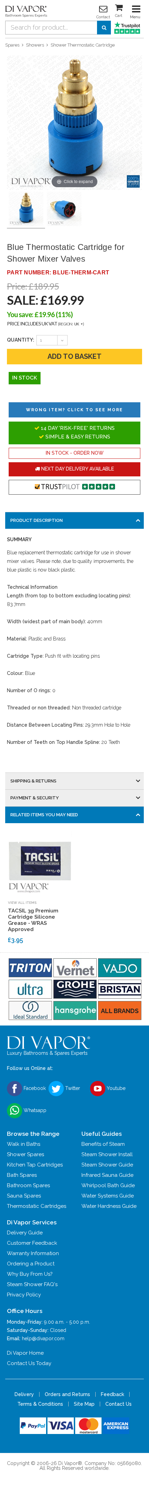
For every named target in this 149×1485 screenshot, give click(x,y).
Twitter (72, 1088)
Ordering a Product (30, 1264)
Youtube (115, 1088)
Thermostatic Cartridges (36, 1206)
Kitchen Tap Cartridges (35, 1165)
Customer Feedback (32, 1243)
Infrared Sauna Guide (107, 1175)
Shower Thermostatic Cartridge (83, 45)
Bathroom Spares (28, 1185)
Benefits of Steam (103, 1144)
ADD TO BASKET (74, 356)
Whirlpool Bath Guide (108, 1185)
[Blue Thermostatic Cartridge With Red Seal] (26, 209)
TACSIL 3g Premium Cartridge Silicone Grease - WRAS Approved (33, 920)
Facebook (34, 1088)
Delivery (24, 1394)
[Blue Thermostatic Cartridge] (64, 209)
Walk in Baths (23, 1144)
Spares (12, 45)
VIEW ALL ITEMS (22, 903)
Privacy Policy (24, 1295)
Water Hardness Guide (109, 1206)
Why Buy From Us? (30, 1274)
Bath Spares (22, 1175)
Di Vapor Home (25, 1353)
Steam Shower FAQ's (32, 1284)
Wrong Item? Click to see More (74, 409)
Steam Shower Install (107, 1154)
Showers (35, 45)
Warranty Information (33, 1253)
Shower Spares (25, 1154)
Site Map (84, 1404)
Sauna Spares (24, 1196)
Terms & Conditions (40, 1404)
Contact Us (118, 1404)
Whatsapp (34, 1110)
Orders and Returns (67, 1394)
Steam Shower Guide (107, 1165)
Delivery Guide (25, 1233)
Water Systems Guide (107, 1196)
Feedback (112, 1394)
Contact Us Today (29, 1363)
